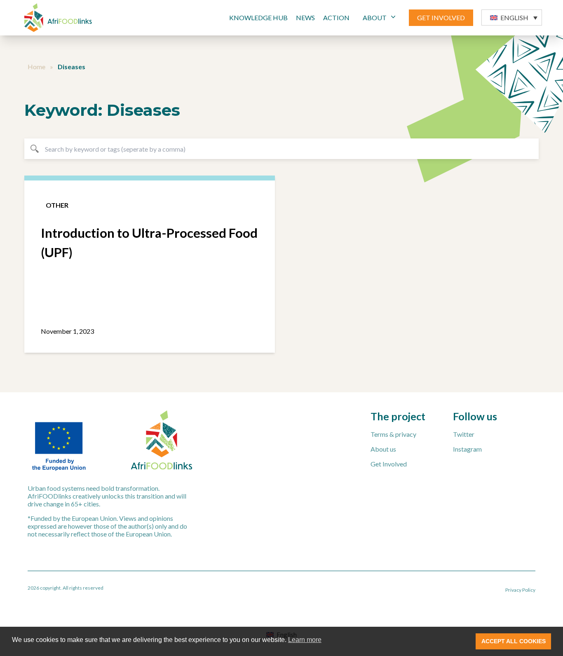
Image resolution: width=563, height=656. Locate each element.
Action (336, 17)
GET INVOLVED (441, 17)
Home (36, 66)
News (305, 17)
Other (57, 205)
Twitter (463, 434)
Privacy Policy (520, 590)
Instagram (467, 449)
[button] (511, 17)
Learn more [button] (304, 639)
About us (383, 449)
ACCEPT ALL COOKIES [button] (513, 641)
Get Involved (389, 464)
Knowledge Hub (258, 17)
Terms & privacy (393, 434)
